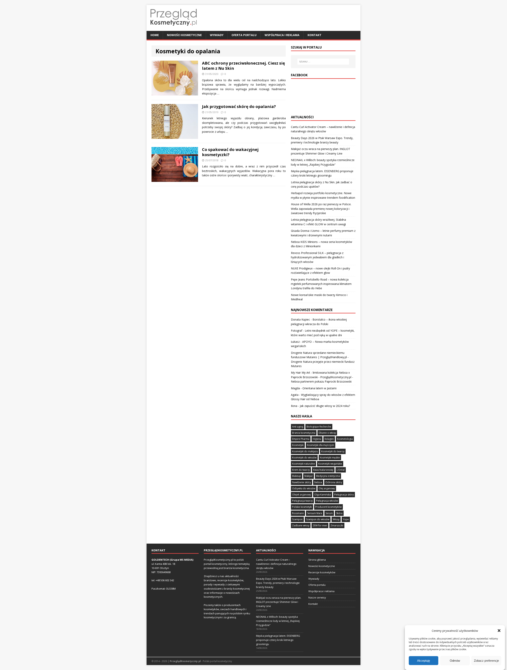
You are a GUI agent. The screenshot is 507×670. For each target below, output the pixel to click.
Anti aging (297, 426)
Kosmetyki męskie (330, 457)
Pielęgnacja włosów (327, 500)
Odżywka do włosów (303, 488)
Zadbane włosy (300, 525)
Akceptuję (423, 660)
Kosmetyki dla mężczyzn (320, 445)
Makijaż (308, 476)
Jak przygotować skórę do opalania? (239, 106)
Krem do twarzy (301, 469)
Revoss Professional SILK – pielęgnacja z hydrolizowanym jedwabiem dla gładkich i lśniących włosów (317, 257)
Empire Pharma (300, 439)
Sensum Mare (314, 513)
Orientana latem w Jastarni (319, 388)
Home (155, 35)
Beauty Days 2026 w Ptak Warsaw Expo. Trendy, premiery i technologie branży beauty (278, 583)
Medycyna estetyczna (328, 476)
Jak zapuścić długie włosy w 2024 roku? (325, 406)
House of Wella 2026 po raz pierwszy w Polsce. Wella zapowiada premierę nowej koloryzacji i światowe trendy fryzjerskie (321, 208)
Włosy (336, 519)
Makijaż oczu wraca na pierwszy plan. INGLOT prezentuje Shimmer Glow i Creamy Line (278, 602)
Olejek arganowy (301, 494)
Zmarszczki (337, 525)
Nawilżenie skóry (301, 482)
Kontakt (314, 35)
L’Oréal (341, 469)
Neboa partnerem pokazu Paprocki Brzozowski (321, 381)
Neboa (318, 482)
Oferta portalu (244, 35)
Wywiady (216, 35)
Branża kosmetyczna (303, 432)
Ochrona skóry (333, 482)
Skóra (339, 513)
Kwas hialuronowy (323, 469)
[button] (499, 631)
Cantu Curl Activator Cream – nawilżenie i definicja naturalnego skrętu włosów (276, 564)
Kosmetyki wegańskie (330, 463)
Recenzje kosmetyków (321, 572)
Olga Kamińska (322, 494)
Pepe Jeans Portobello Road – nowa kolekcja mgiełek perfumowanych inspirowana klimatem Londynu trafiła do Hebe (321, 284)
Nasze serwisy (317, 597)
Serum (329, 513)
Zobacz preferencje (486, 660)
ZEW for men (320, 525)
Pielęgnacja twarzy (302, 500)
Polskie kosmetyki (302, 507)
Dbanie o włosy (327, 432)
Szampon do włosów (317, 519)
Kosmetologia (345, 439)
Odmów (455, 660)
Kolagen (329, 439)
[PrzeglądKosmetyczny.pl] (174, 29)
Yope (346, 519)
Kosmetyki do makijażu (305, 451)
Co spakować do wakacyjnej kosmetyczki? (230, 152)
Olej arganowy (327, 488)
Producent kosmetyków (328, 507)
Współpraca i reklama (282, 35)
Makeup (296, 476)
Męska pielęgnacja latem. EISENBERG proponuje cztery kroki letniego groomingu (278, 640)
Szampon (297, 519)
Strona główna (317, 559)
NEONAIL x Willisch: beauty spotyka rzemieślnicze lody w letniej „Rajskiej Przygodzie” (278, 621)
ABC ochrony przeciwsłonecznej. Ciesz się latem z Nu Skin (243, 65)
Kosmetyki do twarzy (332, 451)
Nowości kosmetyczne (184, 35)
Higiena (317, 439)
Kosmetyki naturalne (303, 463)
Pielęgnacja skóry (344, 494)
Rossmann (298, 513)
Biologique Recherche (319, 426)
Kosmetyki (298, 445)
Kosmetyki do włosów (304, 457)
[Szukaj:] (323, 61)
